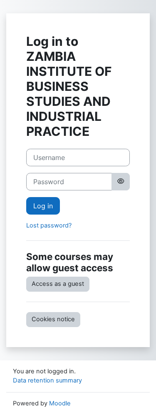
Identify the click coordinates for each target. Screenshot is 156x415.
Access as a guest (58, 284)
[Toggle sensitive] (120, 181)
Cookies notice (53, 319)
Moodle (60, 403)
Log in (43, 206)
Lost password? (49, 225)
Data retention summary (47, 380)
